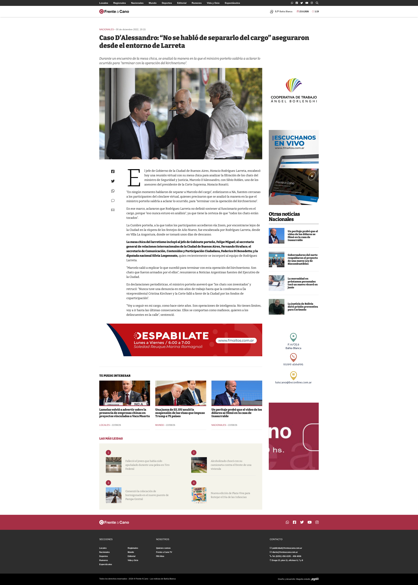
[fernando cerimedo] (276, 307)
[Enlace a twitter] (301, 3)
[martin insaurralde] (276, 236)
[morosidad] (276, 283)
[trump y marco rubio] (180, 393)
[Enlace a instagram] (312, 3)
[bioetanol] (276, 259)
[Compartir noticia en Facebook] (112, 171)
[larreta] (180, 113)
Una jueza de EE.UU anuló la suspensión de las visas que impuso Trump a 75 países (180, 413)
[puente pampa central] (113, 495)
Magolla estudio (303, 579)
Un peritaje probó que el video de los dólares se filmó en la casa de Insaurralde (303, 236)
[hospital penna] (113, 465)
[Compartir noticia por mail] (112, 210)
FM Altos (160, 556)
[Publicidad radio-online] (294, 167)
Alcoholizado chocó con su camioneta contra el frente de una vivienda (231, 464)
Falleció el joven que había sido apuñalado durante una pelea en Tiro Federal (147, 464)
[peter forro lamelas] (124, 393)
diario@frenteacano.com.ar (285, 552)
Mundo (153, 3)
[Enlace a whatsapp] (292, 3)
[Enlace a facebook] (297, 3)
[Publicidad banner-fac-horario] (294, 436)
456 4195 (286, 556)
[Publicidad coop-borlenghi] (294, 89)
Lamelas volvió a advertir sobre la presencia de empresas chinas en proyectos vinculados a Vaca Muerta (124, 413)
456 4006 (297, 556)
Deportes (167, 3)
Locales (103, 3)
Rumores (197, 3)
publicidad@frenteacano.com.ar (287, 548)
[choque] (199, 465)
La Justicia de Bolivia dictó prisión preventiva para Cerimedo (303, 306)
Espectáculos (232, 3)
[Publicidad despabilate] (180, 340)
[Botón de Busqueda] (317, 3)
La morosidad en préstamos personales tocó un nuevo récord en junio (303, 283)
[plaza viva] (199, 495)
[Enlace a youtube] (306, 3)
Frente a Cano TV (164, 552)
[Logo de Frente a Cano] (114, 11)
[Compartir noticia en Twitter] (113, 181)
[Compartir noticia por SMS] (113, 200)
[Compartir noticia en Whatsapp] (113, 191)
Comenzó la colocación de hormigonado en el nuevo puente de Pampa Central (147, 495)
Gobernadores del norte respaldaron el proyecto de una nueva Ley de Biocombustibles (303, 259)
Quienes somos (163, 548)
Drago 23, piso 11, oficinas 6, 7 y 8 (287, 560)
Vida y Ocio (213, 3)
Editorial (181, 3)
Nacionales (137, 3)
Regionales (119, 3)
